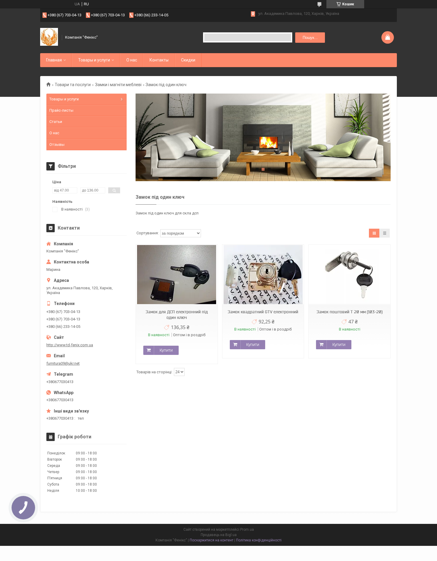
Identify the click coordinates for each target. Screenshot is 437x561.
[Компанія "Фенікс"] (49, 37)
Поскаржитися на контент (211, 540)
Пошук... (310, 37)
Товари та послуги (73, 84)
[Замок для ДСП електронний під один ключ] (176, 274)
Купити (166, 350)
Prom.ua (247, 529)
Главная (54, 60)
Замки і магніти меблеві (118, 84)
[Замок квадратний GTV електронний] (263, 274)
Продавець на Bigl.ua (219, 535)
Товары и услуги (94, 60)
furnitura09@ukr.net (63, 363)
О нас (131, 60)
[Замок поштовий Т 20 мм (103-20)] (349, 274)
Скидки (188, 60)
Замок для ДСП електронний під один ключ (177, 314)
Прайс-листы (61, 110)
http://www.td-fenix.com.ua (69, 345)
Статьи (55, 121)
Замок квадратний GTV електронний (263, 311)
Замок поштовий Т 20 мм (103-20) (350, 311)
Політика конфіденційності (259, 540)
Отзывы (57, 144)
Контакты (159, 60)
